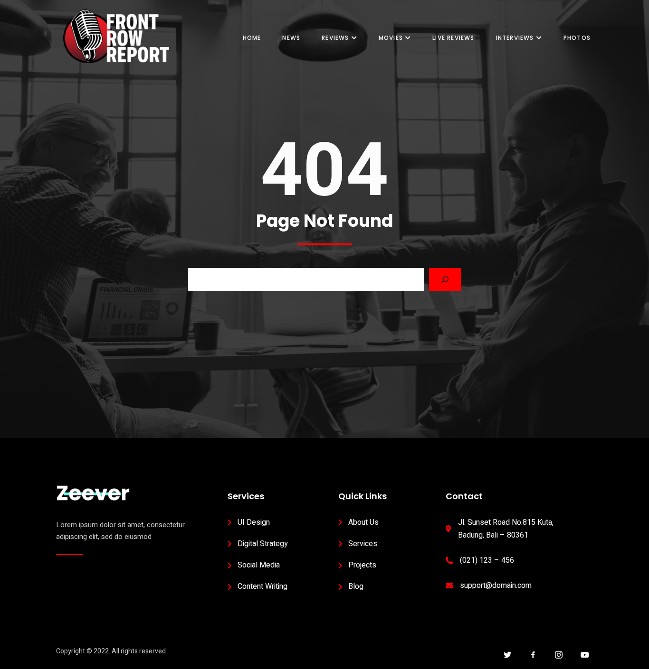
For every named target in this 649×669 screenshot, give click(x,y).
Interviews (515, 38)
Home (252, 38)
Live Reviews (453, 38)
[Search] (445, 279)
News (291, 38)
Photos (577, 38)
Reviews (335, 38)
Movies (391, 38)
